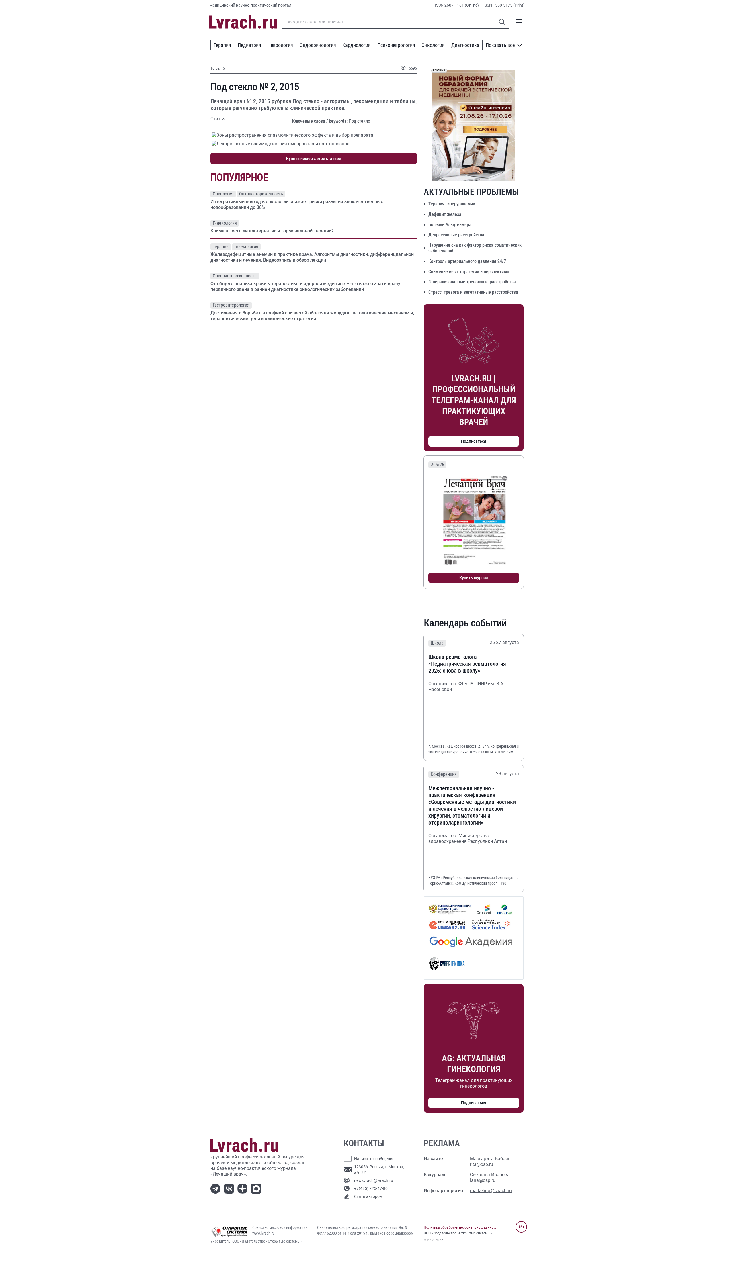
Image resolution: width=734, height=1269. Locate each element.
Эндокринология (318, 45)
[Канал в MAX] (257, 1188)
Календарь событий (465, 623)
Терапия (222, 45)
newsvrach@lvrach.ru (373, 1180)
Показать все (500, 45)
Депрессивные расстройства (456, 235)
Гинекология (225, 223)
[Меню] (519, 22)
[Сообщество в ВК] (230, 1188)
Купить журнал (473, 577)
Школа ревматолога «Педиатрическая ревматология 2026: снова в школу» (467, 663)
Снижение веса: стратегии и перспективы (468, 271)
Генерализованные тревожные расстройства (472, 282)
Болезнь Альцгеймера (449, 224)
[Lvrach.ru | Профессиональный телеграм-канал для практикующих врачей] (216, 1188)
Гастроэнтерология (231, 305)
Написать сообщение (374, 1158)
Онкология (433, 45)
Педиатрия (249, 45)
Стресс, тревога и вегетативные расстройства (473, 292)
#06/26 (437, 464)
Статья (218, 119)
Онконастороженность (261, 194)
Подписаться (473, 441)
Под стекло (359, 121)
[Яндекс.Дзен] (243, 1188)
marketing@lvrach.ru (491, 1190)
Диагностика (465, 45)
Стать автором (368, 1196)
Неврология (280, 45)
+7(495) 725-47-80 (371, 1188)
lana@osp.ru (482, 1180)
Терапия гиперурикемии (451, 204)
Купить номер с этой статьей (313, 158)
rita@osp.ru (481, 1164)
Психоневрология (396, 45)
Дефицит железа (444, 214)
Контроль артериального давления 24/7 (467, 261)
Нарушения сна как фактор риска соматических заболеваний (475, 248)
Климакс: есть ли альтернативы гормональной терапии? (272, 231)
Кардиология (356, 45)
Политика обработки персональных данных (460, 1227)
